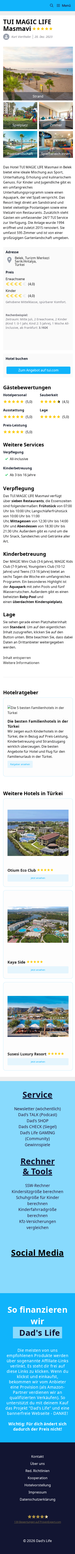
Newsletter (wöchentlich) (37, 1109)
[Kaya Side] (38, 925)
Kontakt (37, 1456)
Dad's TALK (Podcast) (37, 1114)
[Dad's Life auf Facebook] (11, 1272)
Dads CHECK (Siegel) (38, 1126)
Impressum (38, 1492)
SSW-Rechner (37, 1185)
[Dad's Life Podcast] (11, 1281)
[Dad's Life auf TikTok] (24, 1272)
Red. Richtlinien (37, 1470)
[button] (51, 5)
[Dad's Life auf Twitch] (51, 1272)
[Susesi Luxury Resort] (38, 1017)
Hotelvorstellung (37, 1485)
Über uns (37, 1463)
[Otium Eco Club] (38, 833)
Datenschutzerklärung (37, 1499)
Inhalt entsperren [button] (17, 657)
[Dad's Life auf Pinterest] (64, 1272)
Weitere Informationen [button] (21, 662)
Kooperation (38, 1478)
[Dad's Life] (10, 5)
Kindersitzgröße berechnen (37, 1191)
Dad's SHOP (38, 1121)
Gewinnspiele (37, 1144)
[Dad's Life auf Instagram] (37, 1272)
